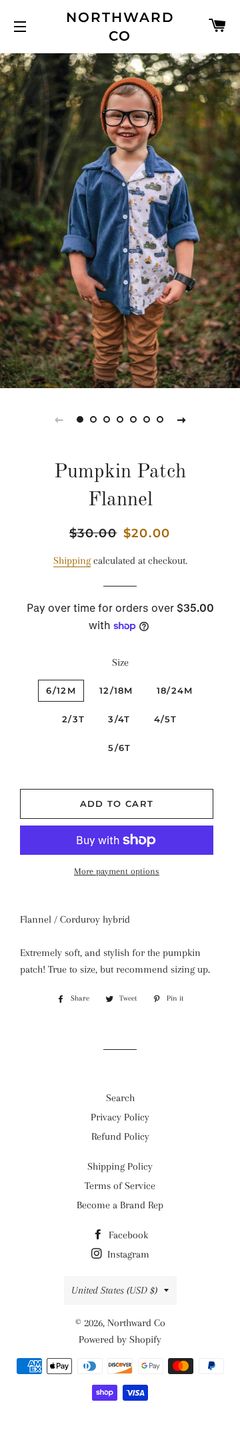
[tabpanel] (120, 219)
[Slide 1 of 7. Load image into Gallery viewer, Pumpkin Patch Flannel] (80, 419)
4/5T (165, 719)
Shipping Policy (120, 1166)
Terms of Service (120, 1186)
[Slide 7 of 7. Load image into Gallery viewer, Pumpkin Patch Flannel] (160, 419)
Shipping (72, 561)
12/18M (116, 690)
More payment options (116, 871)
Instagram (127, 1254)
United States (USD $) (114, 1290)
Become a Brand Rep (120, 1205)
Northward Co (120, 26)
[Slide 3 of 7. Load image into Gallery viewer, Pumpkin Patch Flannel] (106, 419)
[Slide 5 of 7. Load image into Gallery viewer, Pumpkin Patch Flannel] (133, 419)
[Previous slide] (58, 419)
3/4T (119, 719)
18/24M (175, 690)
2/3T (73, 719)
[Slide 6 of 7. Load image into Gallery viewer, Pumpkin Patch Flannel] (146, 419)
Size (120, 662)
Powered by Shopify (120, 1339)
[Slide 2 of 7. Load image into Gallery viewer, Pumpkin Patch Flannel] (93, 419)
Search (120, 1098)
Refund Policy (120, 1136)
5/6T (119, 747)
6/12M (61, 690)
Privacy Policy (120, 1117)
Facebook (127, 1235)
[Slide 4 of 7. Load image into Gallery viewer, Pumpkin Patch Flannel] (120, 419)
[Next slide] (181, 419)
